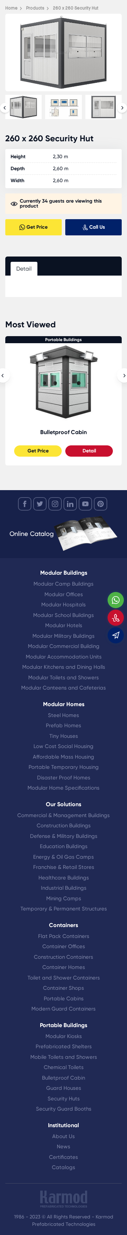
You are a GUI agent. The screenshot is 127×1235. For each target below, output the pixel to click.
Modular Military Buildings (63, 636)
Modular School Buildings (63, 615)
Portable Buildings (63, 339)
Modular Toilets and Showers (63, 677)
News (63, 1146)
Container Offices (63, 946)
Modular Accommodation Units (64, 657)
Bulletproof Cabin (63, 432)
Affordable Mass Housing (63, 757)
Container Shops (63, 988)
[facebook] (24, 504)
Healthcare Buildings (63, 878)
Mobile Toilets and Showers (63, 1057)
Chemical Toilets (64, 1067)
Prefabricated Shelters (64, 1046)
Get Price (38, 451)
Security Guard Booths (63, 1109)
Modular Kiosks (64, 1036)
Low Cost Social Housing (63, 746)
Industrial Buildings (63, 888)
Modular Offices (63, 594)
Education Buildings (63, 846)
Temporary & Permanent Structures (63, 909)
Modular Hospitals (63, 604)
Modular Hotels (63, 625)
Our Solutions (63, 804)
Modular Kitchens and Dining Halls (63, 667)
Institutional (63, 1125)
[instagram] (55, 504)
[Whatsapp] (116, 600)
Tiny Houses (63, 736)
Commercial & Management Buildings (63, 815)
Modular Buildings (63, 572)
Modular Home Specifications (63, 788)
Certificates (63, 1157)
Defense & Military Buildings (63, 836)
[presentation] (5, 108)
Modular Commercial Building (63, 646)
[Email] (116, 635)
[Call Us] (116, 618)
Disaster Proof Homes (63, 777)
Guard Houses (63, 1088)
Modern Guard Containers (63, 1009)
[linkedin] (70, 504)
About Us (63, 1136)
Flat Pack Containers (63, 936)
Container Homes (63, 967)
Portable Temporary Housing (64, 767)
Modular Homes (63, 704)
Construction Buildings (64, 825)
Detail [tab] (24, 268)
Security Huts (64, 1098)
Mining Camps (63, 898)
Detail (89, 451)
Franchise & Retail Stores (63, 867)
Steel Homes (63, 715)
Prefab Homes (63, 725)
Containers (63, 925)
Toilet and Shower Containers (64, 978)
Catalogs (63, 1167)
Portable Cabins (64, 998)
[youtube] (85, 504)
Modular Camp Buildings (63, 584)
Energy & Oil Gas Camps (63, 857)
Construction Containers (63, 957)
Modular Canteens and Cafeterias (63, 688)
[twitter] (40, 504)
